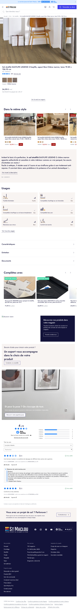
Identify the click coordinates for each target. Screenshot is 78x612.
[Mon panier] (53, 7)
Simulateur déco (55, 553)
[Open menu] (2, 7)
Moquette (6, 558)
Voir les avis (17, 74)
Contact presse (8, 589)
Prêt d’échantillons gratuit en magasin (37, 556)
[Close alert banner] (75, 2)
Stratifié (6, 553)
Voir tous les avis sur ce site (21, 438)
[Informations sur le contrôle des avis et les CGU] (30, 436)
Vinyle (5, 556)
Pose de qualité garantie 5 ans (35, 553)
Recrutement (7, 592)
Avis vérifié (69, 456)
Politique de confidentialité (27, 608)
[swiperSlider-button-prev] (65, 109)
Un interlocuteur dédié (33, 550)
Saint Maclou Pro (8, 586)
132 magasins (31, 547)
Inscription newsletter (57, 556)
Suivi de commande (9, 578)
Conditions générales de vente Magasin (37, 602)
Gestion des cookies (41, 608)
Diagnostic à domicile (33, 561)
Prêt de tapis (30, 558)
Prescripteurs (7, 583)
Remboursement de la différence (12, 608)
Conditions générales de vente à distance (59, 602)
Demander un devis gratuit (11, 572)
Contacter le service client (11, 581)
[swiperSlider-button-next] (70, 109)
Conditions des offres (21, 602)
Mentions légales (59, 605)
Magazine (53, 550)
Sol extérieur (7, 564)
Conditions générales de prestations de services (15, 605)
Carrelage (6, 550)
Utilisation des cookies (53, 608)
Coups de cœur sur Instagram (59, 547)
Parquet (6, 547)
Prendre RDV (7, 575)
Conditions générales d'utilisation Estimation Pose (41, 605)
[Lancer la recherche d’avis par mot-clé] (71, 450)
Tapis (5, 561)
